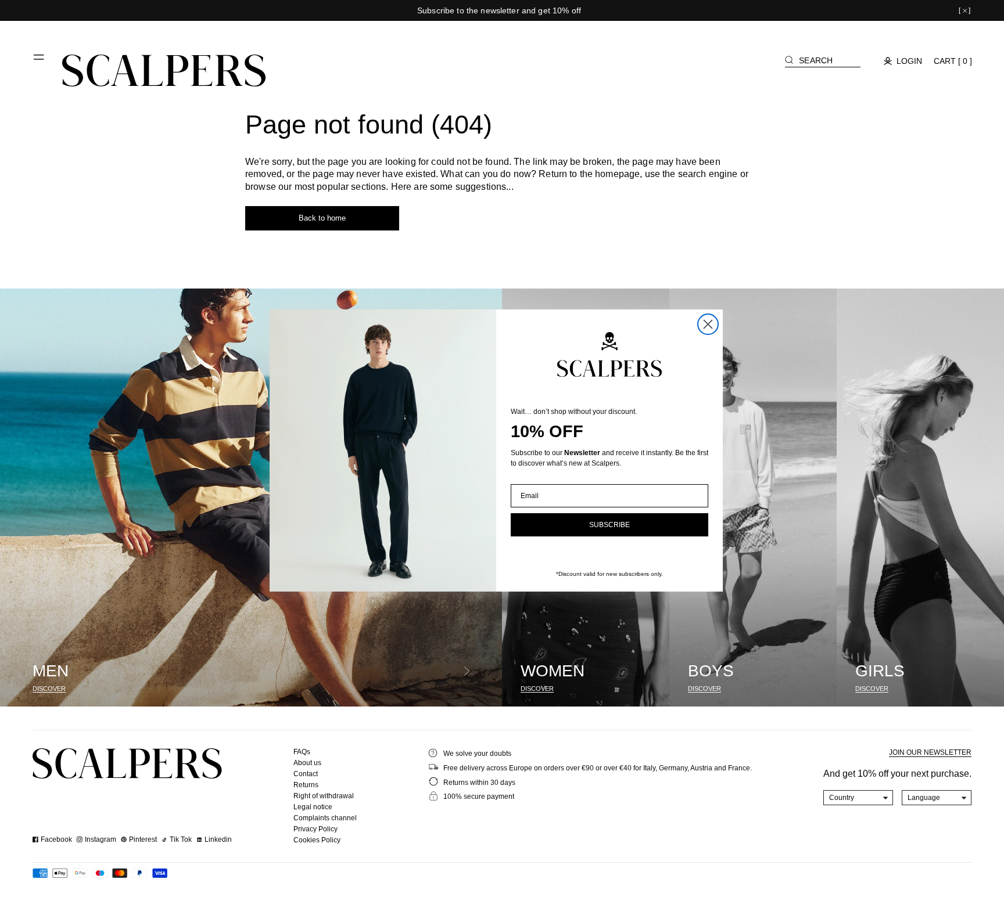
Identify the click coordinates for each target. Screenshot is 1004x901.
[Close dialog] (708, 324)
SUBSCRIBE (609, 525)
